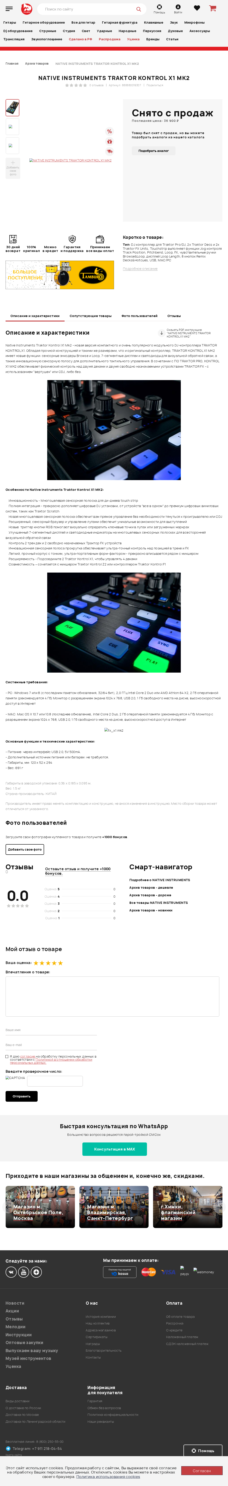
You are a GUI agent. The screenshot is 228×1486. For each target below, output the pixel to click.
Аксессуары (199, 31)
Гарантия (95, 1401)
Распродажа (109, 39)
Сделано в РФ (80, 39)
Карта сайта (14, 1455)
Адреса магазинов (101, 1330)
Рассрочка (174, 1323)
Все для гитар (83, 22)
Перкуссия (152, 31)
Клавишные (153, 22)
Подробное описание (140, 269)
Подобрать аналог (153, 151)
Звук (174, 22)
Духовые (175, 31)
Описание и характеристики (35, 316)
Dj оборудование (18, 31)
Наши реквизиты (101, 1421)
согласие (28, 1056)
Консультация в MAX (114, 1149)
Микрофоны (194, 22)
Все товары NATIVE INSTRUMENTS (158, 903)
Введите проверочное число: (34, 1071)
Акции (12, 1311)
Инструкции (19, 1335)
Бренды (152, 39)
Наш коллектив (98, 1323)
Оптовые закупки (24, 1342)
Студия (69, 31)
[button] (8, 1207)
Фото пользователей (140, 316)
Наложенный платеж (182, 1337)
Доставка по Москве (22, 1414)
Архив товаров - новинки (151, 910)
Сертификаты (96, 1337)
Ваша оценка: (19, 962)
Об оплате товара (180, 1316)
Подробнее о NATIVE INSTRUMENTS (159, 880)
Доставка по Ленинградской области (35, 1421)
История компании (101, 1316)
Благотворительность (104, 1350)
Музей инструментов (28, 1358)
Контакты (93, 1357)
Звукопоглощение (46, 39)
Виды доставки (17, 1401)
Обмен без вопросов (104, 1408)
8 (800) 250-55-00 (50, 1441)
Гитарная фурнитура (119, 22)
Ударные (104, 31)
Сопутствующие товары (91, 316)
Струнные (47, 31)
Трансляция (13, 39)
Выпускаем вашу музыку (32, 1350)
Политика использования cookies (108, 1476)
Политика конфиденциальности (113, 1414)
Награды (93, 1344)
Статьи (172, 39)
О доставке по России (23, 1408)
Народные (127, 31)
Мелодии (15, 1327)
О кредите (174, 1330)
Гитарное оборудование (44, 22)
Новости (15, 1303)
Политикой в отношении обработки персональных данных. (51, 1061)
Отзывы (174, 316)
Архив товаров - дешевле (151, 887)
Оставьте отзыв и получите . (78, 871)
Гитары (9, 22)
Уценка (133, 39)
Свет (86, 31)
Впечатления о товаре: (28, 972)
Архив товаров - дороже (150, 895)
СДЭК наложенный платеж (187, 1344)
